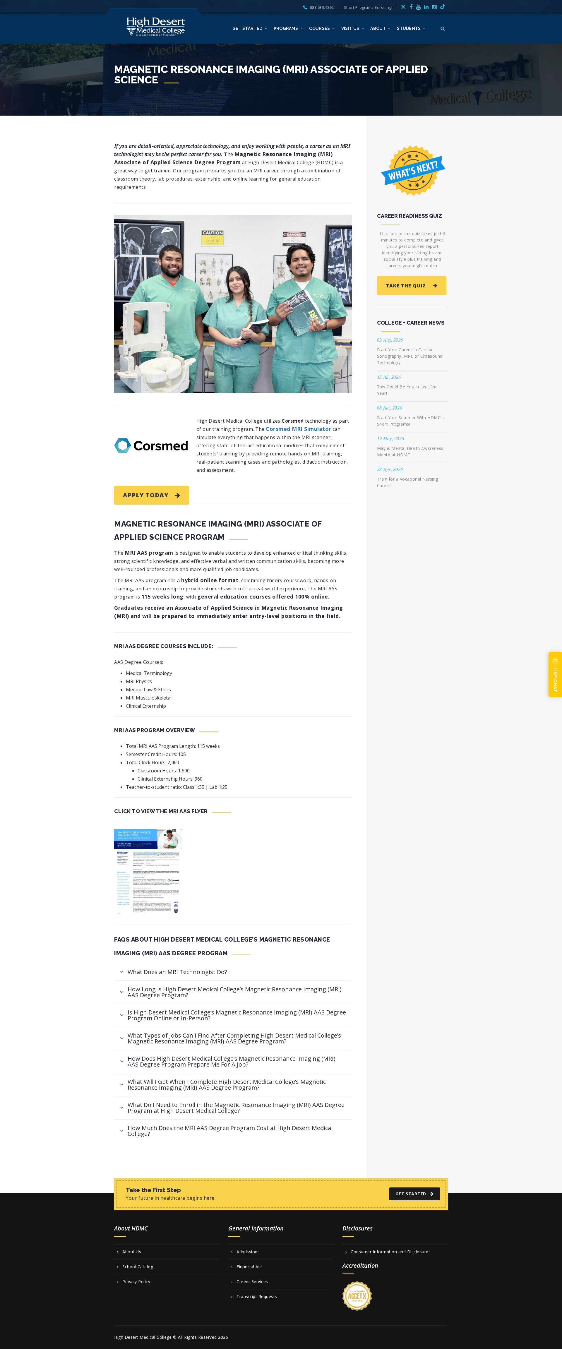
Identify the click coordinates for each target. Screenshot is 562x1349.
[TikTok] (442, 6)
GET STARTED (410, 1194)
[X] (403, 6)
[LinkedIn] (426, 6)
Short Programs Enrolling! (368, 7)
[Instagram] (434, 6)
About (378, 28)
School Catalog (137, 1266)
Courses (319, 28)
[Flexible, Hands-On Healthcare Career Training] (156, 26)
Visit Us (350, 28)
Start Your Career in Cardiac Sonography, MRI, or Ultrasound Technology (410, 356)
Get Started (247, 28)
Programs (286, 28)
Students (409, 28)
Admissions (248, 1251)
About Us (131, 1251)
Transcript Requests (257, 1296)
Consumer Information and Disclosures (391, 1251)
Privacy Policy (136, 1281)
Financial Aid (249, 1266)
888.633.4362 (322, 7)
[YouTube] (418, 6)
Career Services (252, 1281)
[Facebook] (411, 6)
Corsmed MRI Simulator (298, 428)
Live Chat (555, 680)
